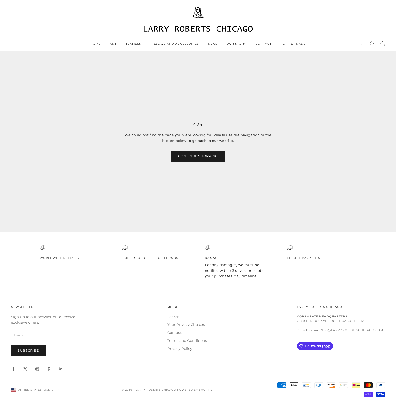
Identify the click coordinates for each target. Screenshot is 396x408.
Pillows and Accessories (174, 43)
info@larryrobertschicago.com (351, 330)
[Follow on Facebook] (13, 369)
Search (173, 317)
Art (113, 43)
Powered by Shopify (195, 389)
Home (95, 43)
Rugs (212, 43)
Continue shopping (198, 156)
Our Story (236, 43)
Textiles (133, 43)
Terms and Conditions (187, 340)
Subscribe (28, 350)
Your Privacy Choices (186, 324)
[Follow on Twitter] (25, 369)
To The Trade (293, 43)
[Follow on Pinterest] (49, 369)
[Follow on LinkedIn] (61, 369)
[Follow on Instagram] (37, 369)
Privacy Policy (179, 348)
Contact (264, 43)
